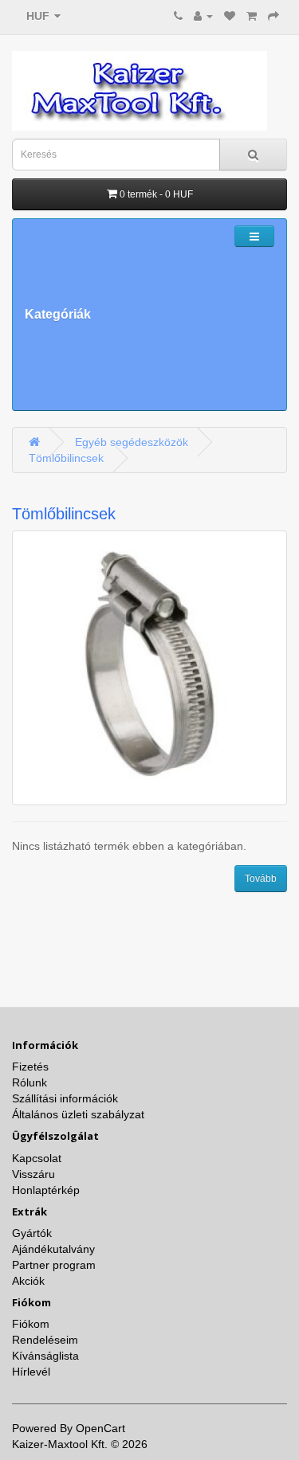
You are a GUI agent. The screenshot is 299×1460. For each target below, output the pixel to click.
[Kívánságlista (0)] (229, 16)
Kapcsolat (36, 1158)
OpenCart (100, 1428)
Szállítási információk (65, 1098)
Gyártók (32, 1233)
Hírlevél (31, 1371)
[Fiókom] (203, 16)
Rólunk (29, 1082)
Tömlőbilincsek (66, 458)
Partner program (54, 1264)
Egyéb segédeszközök (131, 442)
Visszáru (33, 1174)
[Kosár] (251, 16)
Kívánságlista (45, 1355)
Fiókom (30, 1323)
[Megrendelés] (273, 16)
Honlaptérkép (46, 1190)
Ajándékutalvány (53, 1249)
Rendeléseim (45, 1339)
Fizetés (30, 1066)
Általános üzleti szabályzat (78, 1114)
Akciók (28, 1280)
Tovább (261, 878)
